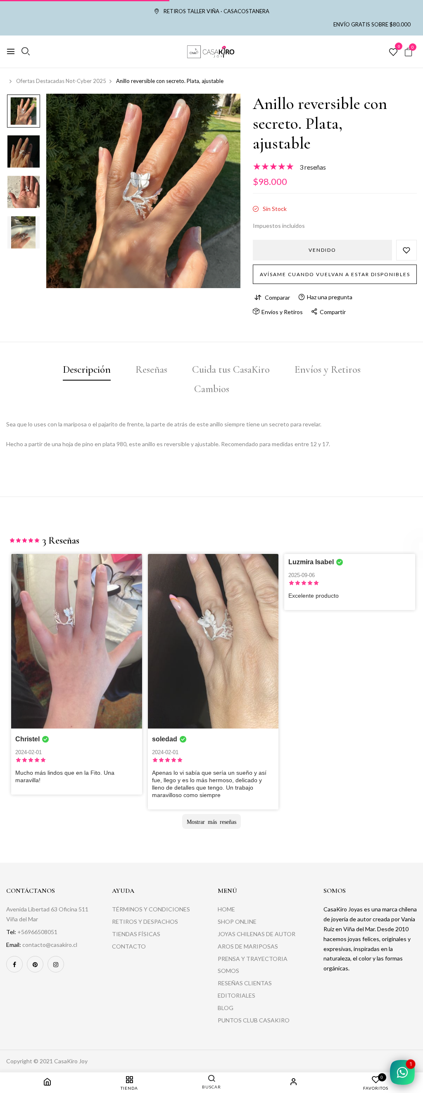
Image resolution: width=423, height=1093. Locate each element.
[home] (47, 1082)
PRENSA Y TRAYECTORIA (253, 958)
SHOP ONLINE (237, 921)
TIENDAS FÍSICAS (136, 933)
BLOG (225, 1007)
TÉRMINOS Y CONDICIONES (151, 909)
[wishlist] (393, 52)
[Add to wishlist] (406, 250)
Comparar (277, 297)
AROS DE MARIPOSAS (248, 946)
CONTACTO (129, 946)
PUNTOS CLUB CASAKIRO (254, 1020)
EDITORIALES (236, 995)
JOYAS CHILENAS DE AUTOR (256, 933)
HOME (226, 909)
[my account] (294, 1082)
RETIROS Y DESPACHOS (145, 921)
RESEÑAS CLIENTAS (245, 983)
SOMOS (228, 970)
